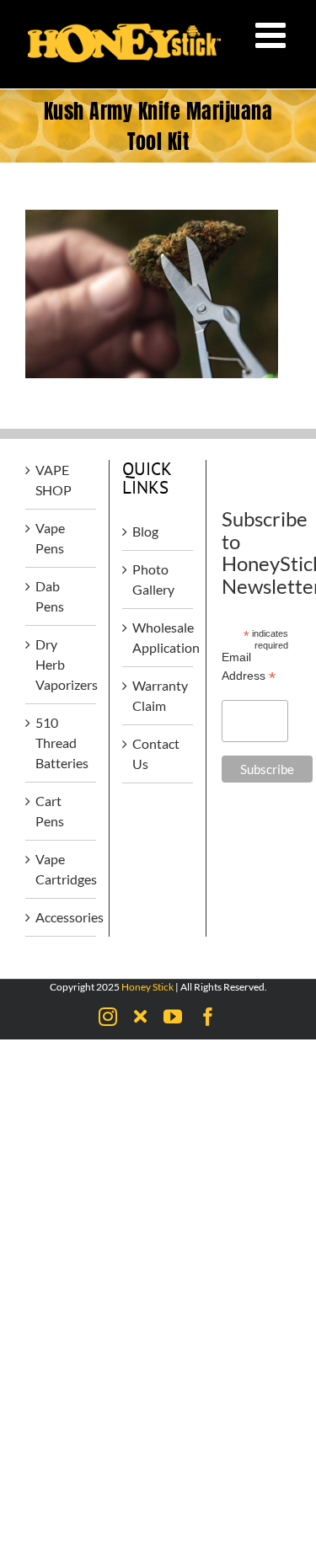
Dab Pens (49, 596)
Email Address (249, 667)
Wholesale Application (158, 637)
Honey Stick (147, 986)
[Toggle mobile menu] (273, 34)
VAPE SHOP (53, 480)
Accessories (61, 917)
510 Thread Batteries (61, 742)
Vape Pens (50, 538)
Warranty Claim (158, 695)
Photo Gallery (153, 579)
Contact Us (155, 753)
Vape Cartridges (61, 869)
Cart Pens (49, 811)
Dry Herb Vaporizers (61, 664)
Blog (145, 531)
